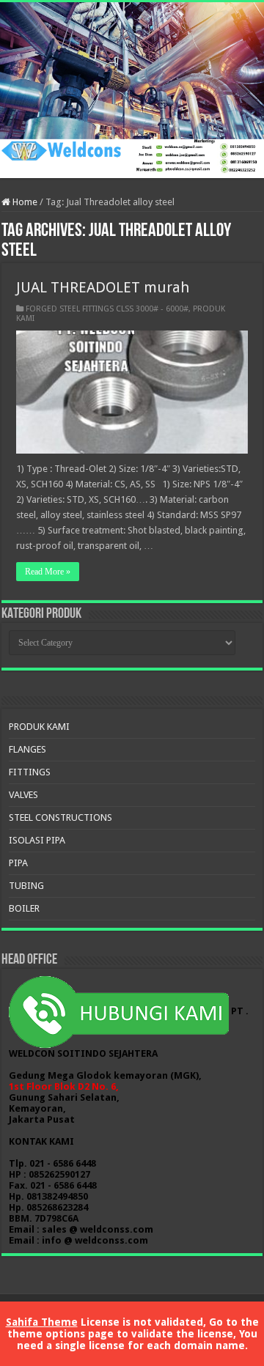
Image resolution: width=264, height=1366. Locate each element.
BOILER (24, 908)
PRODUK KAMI (39, 726)
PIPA (18, 862)
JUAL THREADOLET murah (102, 287)
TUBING (26, 885)
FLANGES (27, 749)
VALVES (23, 794)
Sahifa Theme (42, 1322)
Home (23, 201)
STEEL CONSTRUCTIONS (60, 817)
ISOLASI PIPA (37, 840)
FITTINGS (30, 772)
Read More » (47, 571)
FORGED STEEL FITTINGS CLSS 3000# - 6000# (107, 309)
